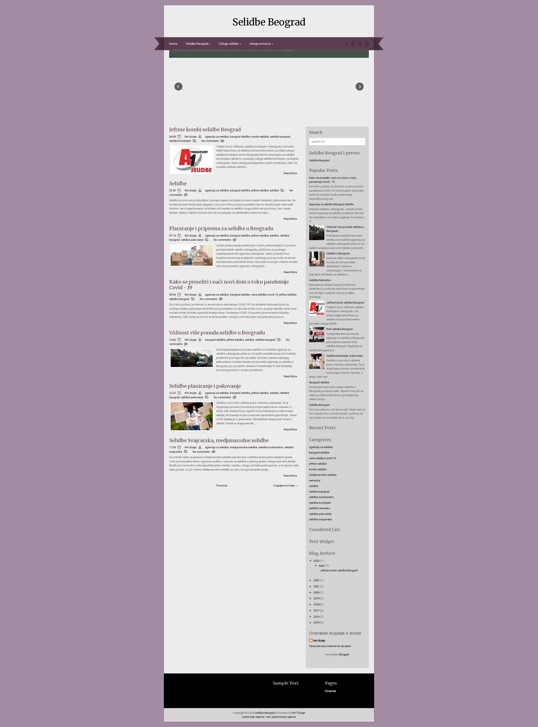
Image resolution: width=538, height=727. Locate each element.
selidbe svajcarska (320, 519)
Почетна (221, 485)
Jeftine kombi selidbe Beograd (205, 129)
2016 (317, 616)
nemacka (314, 480)
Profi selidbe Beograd (339, 329)
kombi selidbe (260, 136)
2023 (317, 560)
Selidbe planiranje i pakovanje (205, 386)
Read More (290, 173)
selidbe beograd (280, 136)
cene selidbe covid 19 (264, 294)
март (322, 565)
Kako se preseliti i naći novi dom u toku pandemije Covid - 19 (229, 285)
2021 (317, 586)
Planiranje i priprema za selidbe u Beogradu (221, 228)
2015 (317, 622)
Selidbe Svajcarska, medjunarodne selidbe (219, 440)
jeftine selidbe (260, 190)
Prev (178, 87)
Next (360, 87)
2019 (317, 598)
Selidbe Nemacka (320, 280)
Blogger (344, 654)
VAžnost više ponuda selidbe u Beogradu (217, 333)
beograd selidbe (240, 136)
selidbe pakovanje (192, 239)
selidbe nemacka (319, 508)
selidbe (274, 190)
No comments (210, 140)
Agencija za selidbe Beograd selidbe (331, 204)
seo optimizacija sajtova (281, 716)
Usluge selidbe (229, 44)
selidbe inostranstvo (270, 447)
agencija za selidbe (217, 136)
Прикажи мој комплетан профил (330, 646)
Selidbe (178, 183)
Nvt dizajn (319, 640)
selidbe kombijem (180, 140)
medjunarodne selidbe (243, 447)
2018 (317, 604)
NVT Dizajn (298, 712)
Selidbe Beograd (269, 22)
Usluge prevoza (260, 44)
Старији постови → (285, 485)
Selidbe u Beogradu (338, 253)
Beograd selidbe (319, 382)
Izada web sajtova (253, 716)
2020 (317, 592)
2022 (317, 580)
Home (173, 44)
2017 (317, 610)
